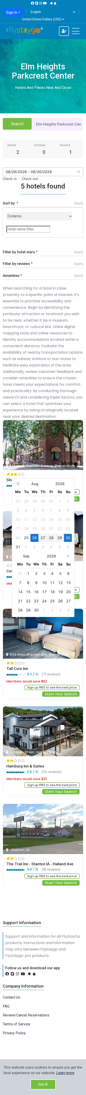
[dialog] (43, 547)
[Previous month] (18, 484)
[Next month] (68, 556)
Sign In (11, 12)
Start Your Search (61, 694)
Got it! (43, 1084)
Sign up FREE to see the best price (52, 687)
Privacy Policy (14, 1033)
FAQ (6, 1006)
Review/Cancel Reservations (26, 1015)
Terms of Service (16, 1024)
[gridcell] (18, 501)
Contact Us (11, 997)
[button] (65, 1073)
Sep (26, 556)
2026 (59, 483)
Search (17, 123)
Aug (34, 483)
